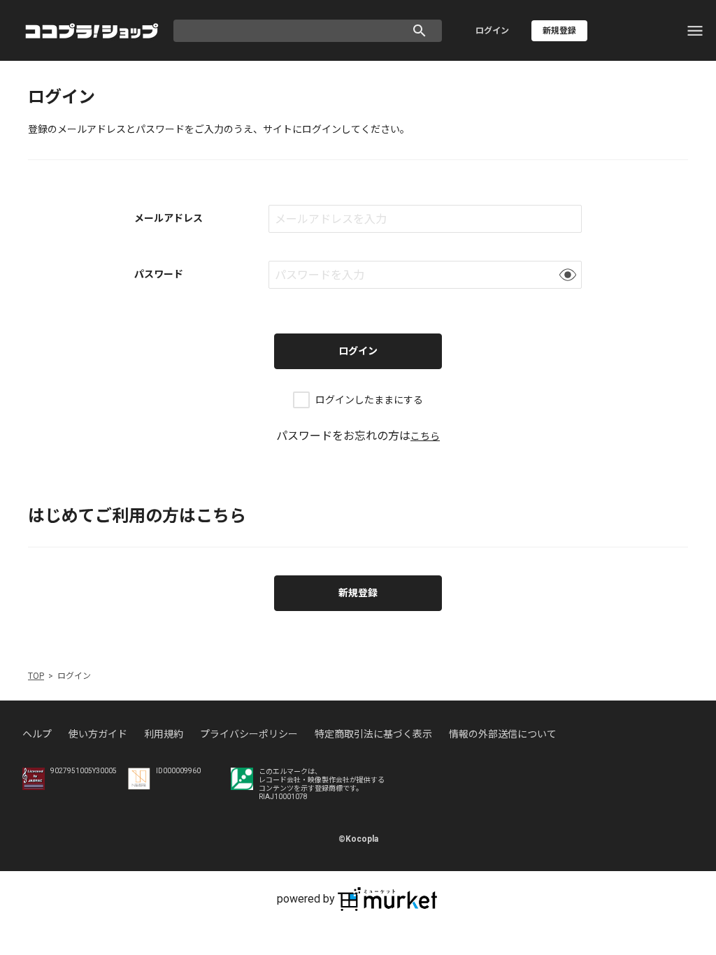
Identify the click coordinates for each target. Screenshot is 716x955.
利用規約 (163, 734)
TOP (36, 676)
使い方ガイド (98, 734)
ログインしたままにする (369, 399)
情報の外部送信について (503, 734)
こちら (425, 436)
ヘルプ (37, 734)
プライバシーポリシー (249, 734)
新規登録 (358, 592)
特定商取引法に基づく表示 (373, 734)
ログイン (492, 31)
